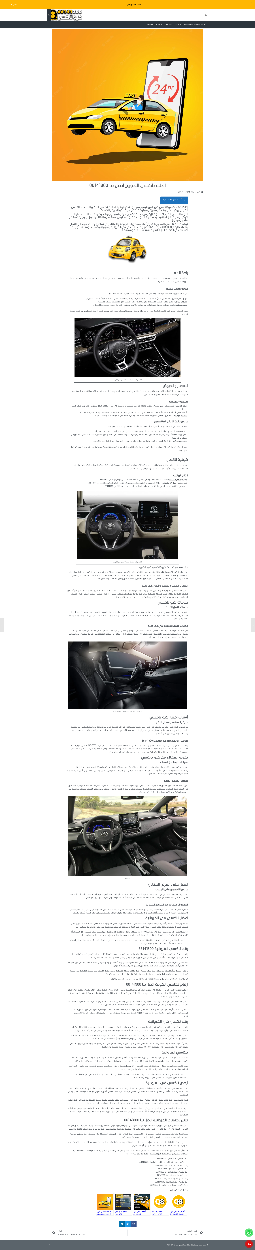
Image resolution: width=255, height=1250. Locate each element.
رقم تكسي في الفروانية (168, 1022)
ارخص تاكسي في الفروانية (167, 1083)
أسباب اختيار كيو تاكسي (168, 717)
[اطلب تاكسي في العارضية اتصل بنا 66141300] (253, 625)
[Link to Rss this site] (49, 15)
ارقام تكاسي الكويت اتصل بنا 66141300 (157, 984)
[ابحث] (143, 24)
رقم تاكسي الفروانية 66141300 (163, 949)
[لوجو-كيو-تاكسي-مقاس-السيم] (64, 15)
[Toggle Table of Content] (182, 200)
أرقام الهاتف (180, 475)
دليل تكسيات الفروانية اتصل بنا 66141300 (156, 1120)
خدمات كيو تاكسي (173, 602)
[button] (134, 1224)
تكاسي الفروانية (175, 1052)
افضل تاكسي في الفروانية (166, 918)
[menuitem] (195, 24)
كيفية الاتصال (177, 460)
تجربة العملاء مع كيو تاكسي (164, 757)
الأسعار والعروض (175, 386)
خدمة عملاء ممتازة (177, 288)
